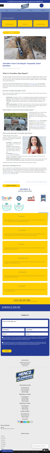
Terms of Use (3, 440)
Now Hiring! (3, 442)
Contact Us (43, 10)
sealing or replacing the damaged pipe (39, 126)
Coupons (31, 10)
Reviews (18, 10)
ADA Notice (3, 446)
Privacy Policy (33, 344)
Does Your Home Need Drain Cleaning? (11, 181)
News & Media (3, 444)
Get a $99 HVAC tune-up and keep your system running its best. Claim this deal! (25, 1)
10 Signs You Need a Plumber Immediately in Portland (36, 181)
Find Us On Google (25, 401)
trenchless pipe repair (33, 83)
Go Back (11, 32)
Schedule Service (11, 185)
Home (7, 10)
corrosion (38, 120)
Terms (38, 344)
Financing (2, 436)
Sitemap (2, 448)
